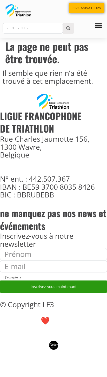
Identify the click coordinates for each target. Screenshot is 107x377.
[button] (98, 25)
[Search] (68, 28)
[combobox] (33, 28)
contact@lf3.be (27, 171)
